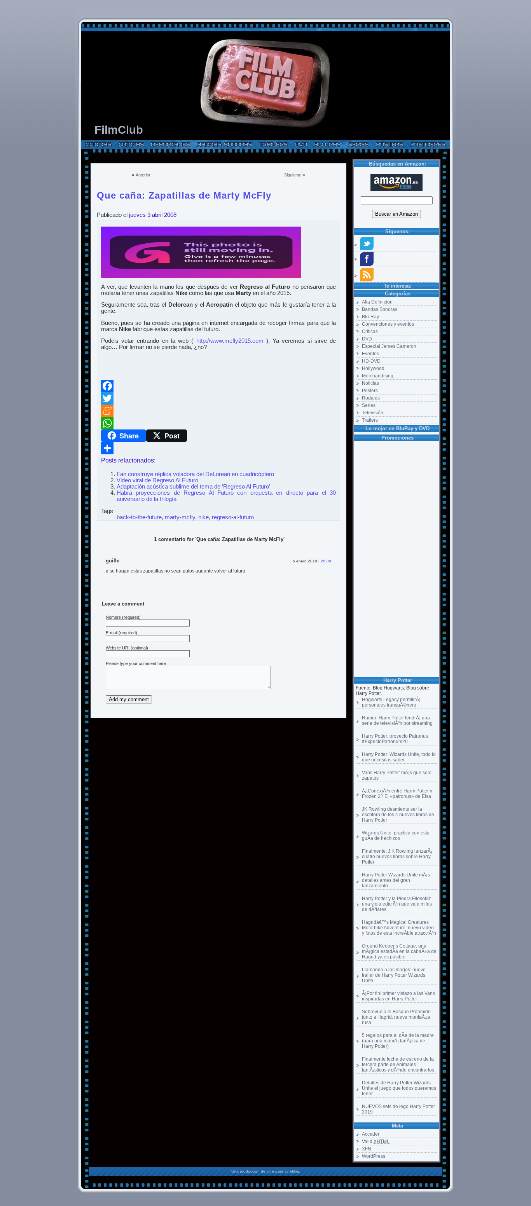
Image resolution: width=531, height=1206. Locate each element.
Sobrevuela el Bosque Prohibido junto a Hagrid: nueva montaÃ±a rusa (396, 1017)
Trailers (370, 420)
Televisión (372, 412)
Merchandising (377, 376)
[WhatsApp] (218, 423)
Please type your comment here (136, 663)
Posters (370, 390)
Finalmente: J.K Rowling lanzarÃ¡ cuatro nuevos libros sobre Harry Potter (397, 856)
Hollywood (373, 368)
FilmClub (118, 130)
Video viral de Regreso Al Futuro (157, 480)
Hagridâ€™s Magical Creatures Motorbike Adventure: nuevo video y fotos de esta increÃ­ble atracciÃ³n (399, 928)
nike (203, 517)
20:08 (326, 561)
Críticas (370, 331)
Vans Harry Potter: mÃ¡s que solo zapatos (396, 775)
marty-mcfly (180, 517)
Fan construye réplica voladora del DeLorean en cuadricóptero (195, 474)
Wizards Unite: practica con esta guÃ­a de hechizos (396, 835)
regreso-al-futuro (233, 517)
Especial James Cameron (389, 346)
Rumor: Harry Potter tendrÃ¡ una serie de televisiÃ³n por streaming (397, 720)
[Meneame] (218, 411)
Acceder (370, 1134)
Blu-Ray (370, 316)
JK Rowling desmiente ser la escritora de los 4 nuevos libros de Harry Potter (398, 814)
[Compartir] (218, 448)
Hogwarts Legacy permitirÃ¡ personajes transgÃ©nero (391, 702)
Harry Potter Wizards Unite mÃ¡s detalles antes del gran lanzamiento (396, 880)
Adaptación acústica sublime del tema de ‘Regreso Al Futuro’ (193, 486)
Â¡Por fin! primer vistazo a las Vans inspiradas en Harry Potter (398, 996)
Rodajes (371, 398)
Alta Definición (377, 302)
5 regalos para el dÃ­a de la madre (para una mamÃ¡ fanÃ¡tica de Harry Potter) (398, 1041)
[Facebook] (218, 386)
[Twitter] (218, 398)
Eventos (370, 353)
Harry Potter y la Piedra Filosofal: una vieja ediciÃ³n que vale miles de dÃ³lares (397, 904)
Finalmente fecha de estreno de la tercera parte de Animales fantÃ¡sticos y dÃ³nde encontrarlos (398, 1064)
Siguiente (292, 175)
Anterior (143, 175)
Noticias (370, 383)
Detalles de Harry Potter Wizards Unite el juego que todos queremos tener (399, 1088)
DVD (367, 339)
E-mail (111, 632)
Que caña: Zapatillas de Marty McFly (184, 194)
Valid (376, 1141)
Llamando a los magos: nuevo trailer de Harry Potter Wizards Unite (394, 975)
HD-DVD (371, 361)
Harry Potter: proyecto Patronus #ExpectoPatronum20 (395, 738)
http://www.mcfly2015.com (230, 341)
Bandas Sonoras (379, 309)
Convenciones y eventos (388, 324)
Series (369, 405)
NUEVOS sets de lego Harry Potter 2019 (398, 1109)
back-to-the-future (139, 517)
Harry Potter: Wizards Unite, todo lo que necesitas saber (399, 757)
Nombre (113, 617)
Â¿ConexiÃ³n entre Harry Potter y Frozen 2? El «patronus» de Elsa (397, 793)
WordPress (373, 1156)
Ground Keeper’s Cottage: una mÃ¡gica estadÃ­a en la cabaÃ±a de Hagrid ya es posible (399, 951)
